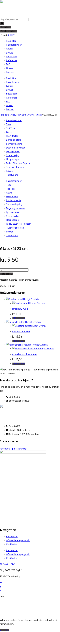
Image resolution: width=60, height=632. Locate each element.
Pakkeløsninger (14, 44)
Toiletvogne (12, 175)
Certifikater (11, 544)
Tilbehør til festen (15, 167)
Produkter (11, 41)
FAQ (8, 64)
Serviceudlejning (16, 115)
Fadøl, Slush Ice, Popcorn (18, 163)
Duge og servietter (15, 147)
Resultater (5, 27)
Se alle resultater (8, 31)
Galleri (9, 48)
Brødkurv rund (20, 308)
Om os (9, 68)
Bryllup (9, 52)
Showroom (11, 56)
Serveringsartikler (33, 115)
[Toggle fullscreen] (7, 603)
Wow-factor (12, 136)
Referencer (11, 60)
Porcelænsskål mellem (24, 354)
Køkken (9, 171)
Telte (8, 124)
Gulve (9, 132)
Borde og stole (13, 139)
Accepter (4, 630)
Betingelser (12, 536)
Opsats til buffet (21, 331)
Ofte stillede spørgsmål (18, 540)
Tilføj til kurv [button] (18, 318)
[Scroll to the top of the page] (1, 582)
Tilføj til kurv (6, 274)
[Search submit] (2, 23)
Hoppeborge (12, 159)
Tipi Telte (11, 128)
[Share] (4, 603)
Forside (3, 115)
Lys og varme (13, 151)
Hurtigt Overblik (31, 299)
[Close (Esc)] (1, 603)
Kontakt (10, 72)
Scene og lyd (12, 155)
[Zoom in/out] (9, 603)
